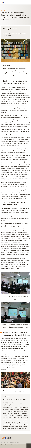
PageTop (28, 445)
